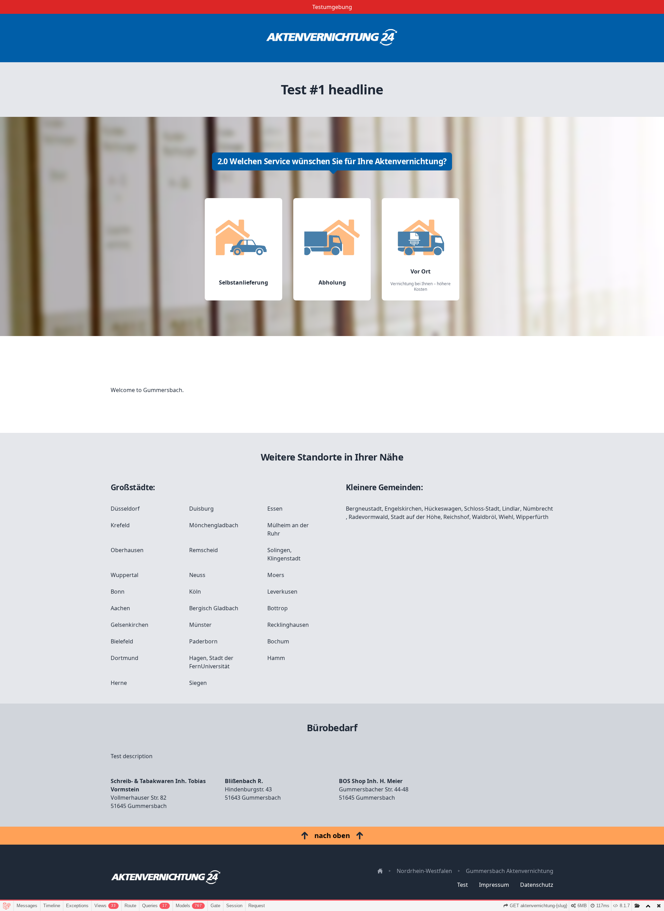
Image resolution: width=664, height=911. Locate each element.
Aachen (120, 608)
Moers (275, 575)
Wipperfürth (532, 517)
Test (462, 885)
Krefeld (120, 525)
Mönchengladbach (213, 525)
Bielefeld (122, 641)
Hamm (276, 658)
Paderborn (203, 641)
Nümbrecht (538, 508)
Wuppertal (124, 575)
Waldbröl (484, 517)
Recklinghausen (288, 625)
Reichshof (456, 517)
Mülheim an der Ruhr (288, 529)
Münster (200, 625)
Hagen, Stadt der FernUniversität (211, 662)
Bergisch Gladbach (213, 608)
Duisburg (201, 508)
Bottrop (277, 608)
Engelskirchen (403, 508)
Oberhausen (127, 550)
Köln (195, 591)
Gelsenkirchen (129, 625)
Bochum (278, 641)
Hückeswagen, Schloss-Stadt (461, 508)
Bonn (117, 591)
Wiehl (506, 517)
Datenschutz (536, 885)
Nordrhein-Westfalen (424, 871)
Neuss (197, 575)
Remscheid (203, 550)
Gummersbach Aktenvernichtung (509, 871)
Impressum (494, 885)
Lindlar (511, 508)
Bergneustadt (364, 508)
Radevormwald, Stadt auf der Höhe (395, 517)
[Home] (332, 38)
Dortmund (124, 658)
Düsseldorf (125, 508)
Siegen (198, 683)
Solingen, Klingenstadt (284, 554)
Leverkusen (282, 591)
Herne (119, 683)
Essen (275, 508)
